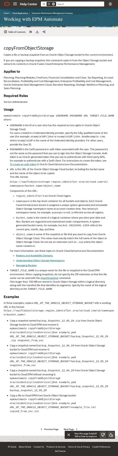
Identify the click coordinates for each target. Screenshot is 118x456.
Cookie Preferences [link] (101, 446)
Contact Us (38, 446)
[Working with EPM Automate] (30, 32)
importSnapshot (49, 278)
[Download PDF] (37, 32)
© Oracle (12, 446)
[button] (15, 3)
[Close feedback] (68, 434)
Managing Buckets (26, 265)
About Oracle (25, 446)
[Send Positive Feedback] (111, 434)
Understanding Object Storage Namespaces (40, 260)
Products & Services (56, 446)
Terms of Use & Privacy (79, 446)
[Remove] (53, 4)
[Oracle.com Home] (7, 4)
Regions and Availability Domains (34, 255)
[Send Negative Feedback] (103, 434)
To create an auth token (23, 164)
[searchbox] (80, 4)
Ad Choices (60, 451)
